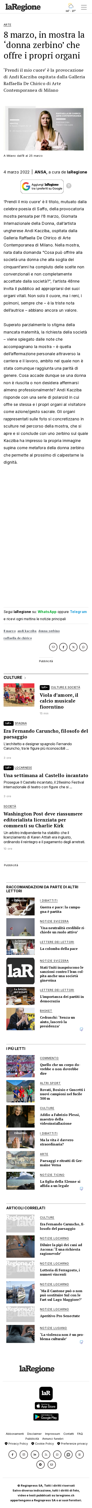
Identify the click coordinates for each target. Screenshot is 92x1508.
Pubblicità (32, 1438)
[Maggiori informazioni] (68, 186)
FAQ (80, 1433)
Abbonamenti (15, 1433)
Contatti (68, 1433)
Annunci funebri (52, 1438)
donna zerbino (49, 631)
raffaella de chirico (18, 638)
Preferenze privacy (74, 1443)
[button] (12, 1454)
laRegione (77, 172)
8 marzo (10, 631)
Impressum (52, 1433)
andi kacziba (27, 631)
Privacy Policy (18, 1443)
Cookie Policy (44, 1443)
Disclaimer (34, 1433)
